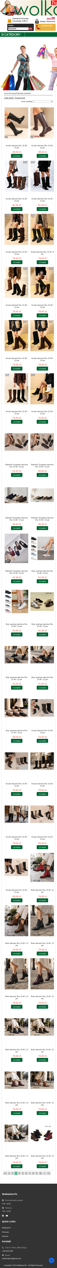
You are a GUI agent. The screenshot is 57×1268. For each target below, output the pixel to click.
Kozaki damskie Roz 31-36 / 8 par (42, 253)
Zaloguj (42, 21)
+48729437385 (7, 1251)
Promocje (5, 1232)
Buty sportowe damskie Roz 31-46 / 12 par (42, 572)
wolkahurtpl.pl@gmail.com (11, 1258)
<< (5, 1173)
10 (40, 1173)
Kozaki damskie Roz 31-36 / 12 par (17, 147)
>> (49, 1173)
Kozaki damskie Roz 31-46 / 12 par (42, 732)
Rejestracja (50, 21)
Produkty (13, 93)
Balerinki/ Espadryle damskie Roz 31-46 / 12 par (16, 466)
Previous (4, 72)
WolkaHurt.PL (22, 1265)
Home (6, 93)
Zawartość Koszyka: (20, 20)
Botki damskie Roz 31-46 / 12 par (42, 891)
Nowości (5, 1236)
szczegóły (16, 156)
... (44, 1173)
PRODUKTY (6, 1228)
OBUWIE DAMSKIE (24, 93)
